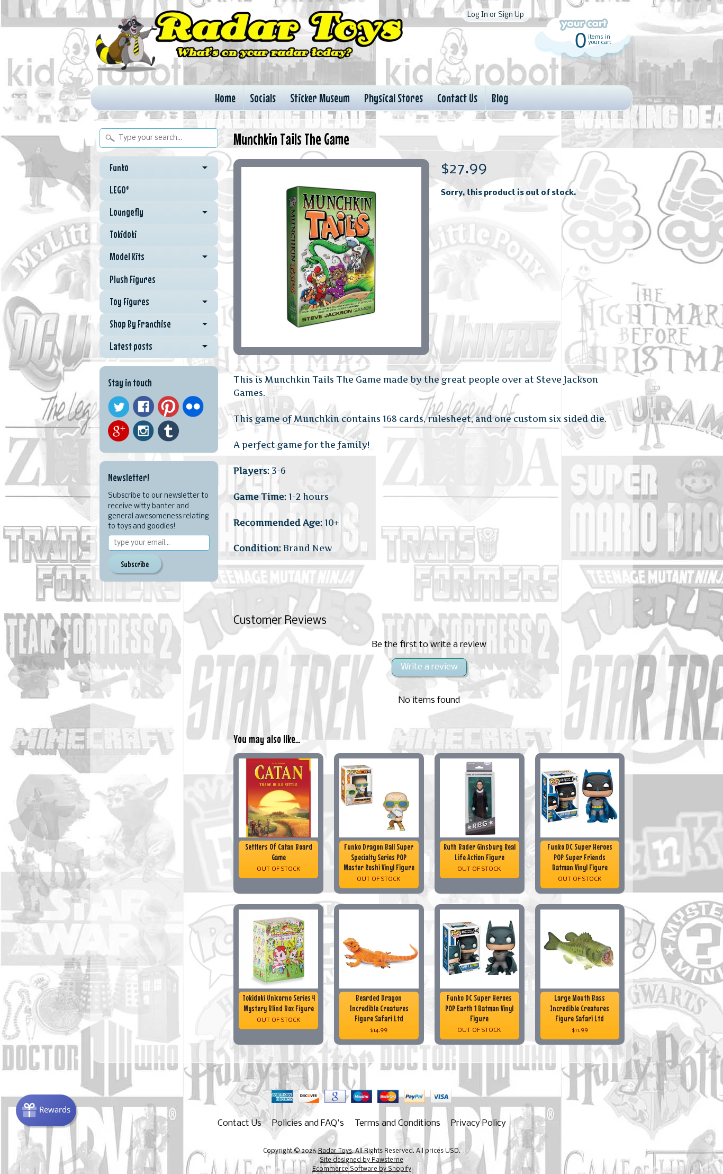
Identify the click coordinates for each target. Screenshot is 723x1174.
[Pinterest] (168, 406)
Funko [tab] (119, 167)
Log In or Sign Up (495, 15)
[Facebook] (143, 406)
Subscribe (135, 564)
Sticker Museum (320, 98)
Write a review (429, 667)
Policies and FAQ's (308, 1123)
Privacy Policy (478, 1123)
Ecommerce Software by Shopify (361, 1169)
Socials (263, 98)
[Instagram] (143, 431)
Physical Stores (393, 98)
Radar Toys (335, 1151)
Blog (500, 98)
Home (225, 98)
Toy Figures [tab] (129, 301)
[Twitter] (118, 407)
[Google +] (118, 431)
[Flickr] (193, 406)
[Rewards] (46, 1110)
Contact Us (457, 98)
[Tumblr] (168, 431)
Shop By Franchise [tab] (140, 324)
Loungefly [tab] (126, 212)
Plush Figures (133, 279)
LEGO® (119, 190)
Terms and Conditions (397, 1123)
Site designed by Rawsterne (361, 1160)
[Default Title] (331, 257)
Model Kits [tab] (127, 256)
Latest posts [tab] (131, 346)
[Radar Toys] (249, 69)
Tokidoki (123, 234)
